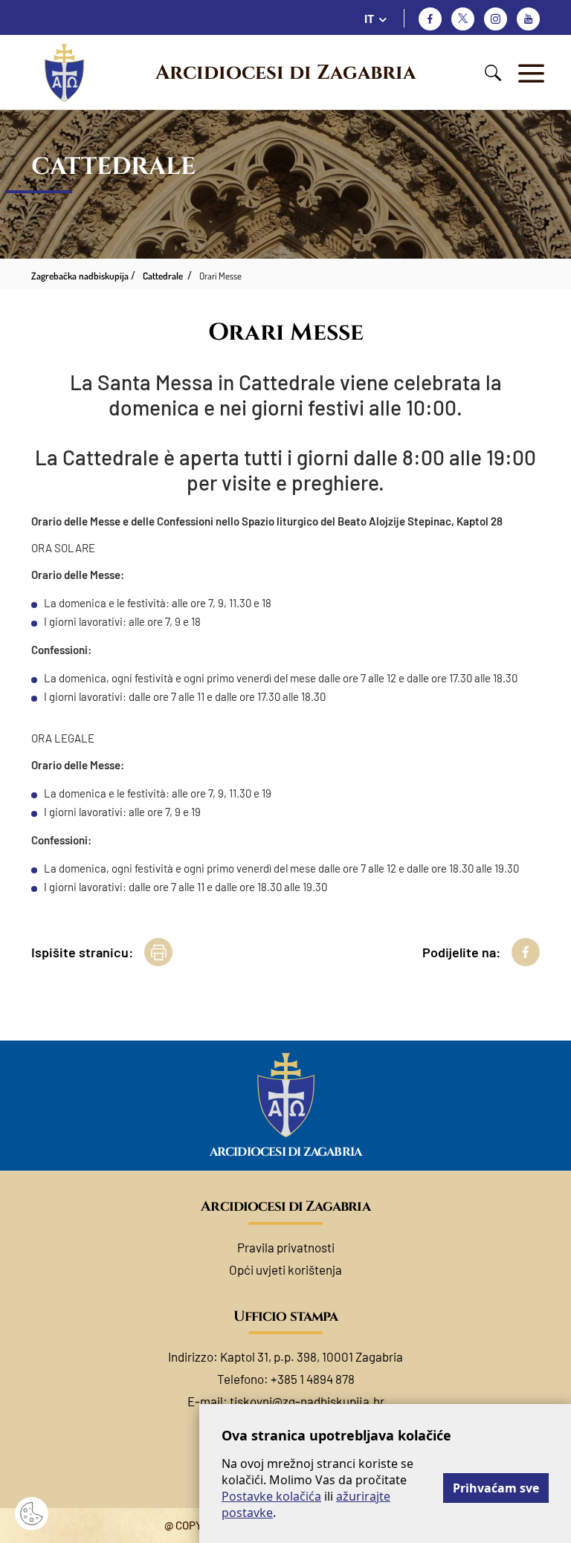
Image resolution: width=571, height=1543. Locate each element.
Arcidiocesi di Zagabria (285, 72)
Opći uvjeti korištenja (285, 1269)
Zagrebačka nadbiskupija (80, 276)
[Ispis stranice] (158, 952)
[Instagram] (495, 18)
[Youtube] (528, 18)
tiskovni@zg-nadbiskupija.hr (307, 1401)
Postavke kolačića (271, 1496)
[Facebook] (430, 18)
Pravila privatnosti (286, 1247)
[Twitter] (462, 18)
